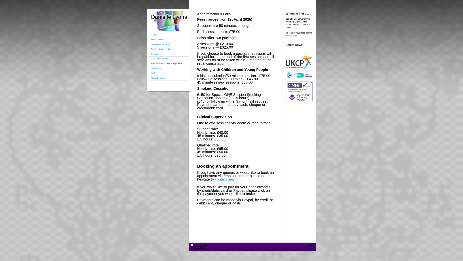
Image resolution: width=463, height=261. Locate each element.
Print (196, 245)
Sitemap (203, 245)
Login (311, 245)
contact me (224, 179)
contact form (291, 36)
